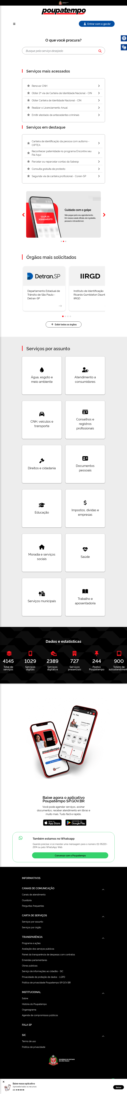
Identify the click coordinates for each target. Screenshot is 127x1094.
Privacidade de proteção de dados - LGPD (43, 976)
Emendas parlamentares (34, 959)
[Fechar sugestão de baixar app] (4, 1081)
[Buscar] (100, 51)
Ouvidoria (27, 900)
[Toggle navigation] (14, 23)
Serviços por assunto (32, 921)
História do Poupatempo (34, 1003)
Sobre (25, 998)
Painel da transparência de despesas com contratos (48, 954)
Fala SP (27, 1024)
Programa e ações (31, 943)
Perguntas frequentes (33, 905)
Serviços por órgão (31, 927)
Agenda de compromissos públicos (40, 1015)
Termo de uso (29, 1041)
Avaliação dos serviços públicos (38, 948)
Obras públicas (29, 965)
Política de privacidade (33, 1046)
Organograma (29, 1009)
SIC (24, 1035)
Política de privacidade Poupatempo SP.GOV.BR (46, 982)
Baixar (118, 1087)
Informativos (31, 878)
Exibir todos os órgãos (66, 324)
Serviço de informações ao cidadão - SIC (42, 971)
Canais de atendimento (34, 894)
